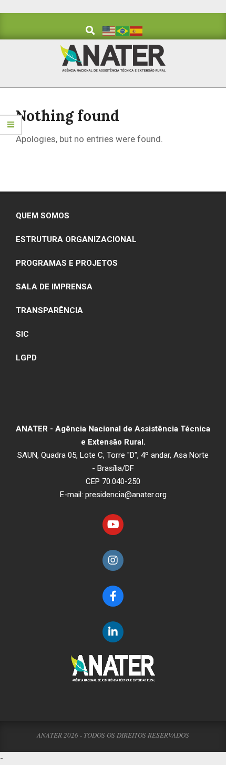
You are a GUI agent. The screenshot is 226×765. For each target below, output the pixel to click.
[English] (109, 30)
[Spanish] (136, 30)
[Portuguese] (123, 30)
